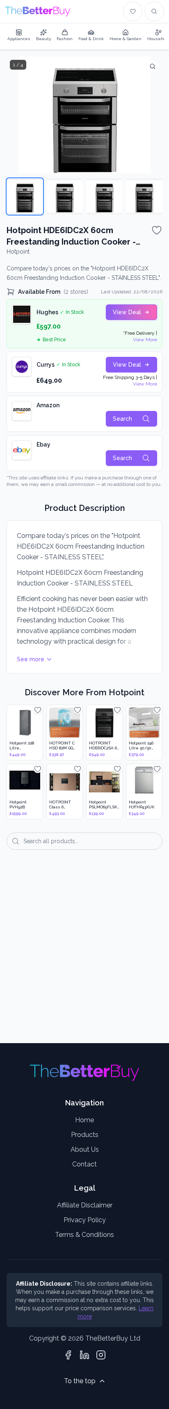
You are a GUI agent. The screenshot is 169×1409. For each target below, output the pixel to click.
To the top (80, 1381)
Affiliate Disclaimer (84, 1205)
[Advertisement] (84, 952)
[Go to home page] (37, 11)
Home (84, 1120)
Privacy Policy (85, 1220)
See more (30, 659)
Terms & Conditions (84, 1235)
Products (84, 1135)
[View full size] (152, 66)
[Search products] (154, 11)
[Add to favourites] (156, 230)
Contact (84, 1164)
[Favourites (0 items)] (133, 11)
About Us (85, 1149)
